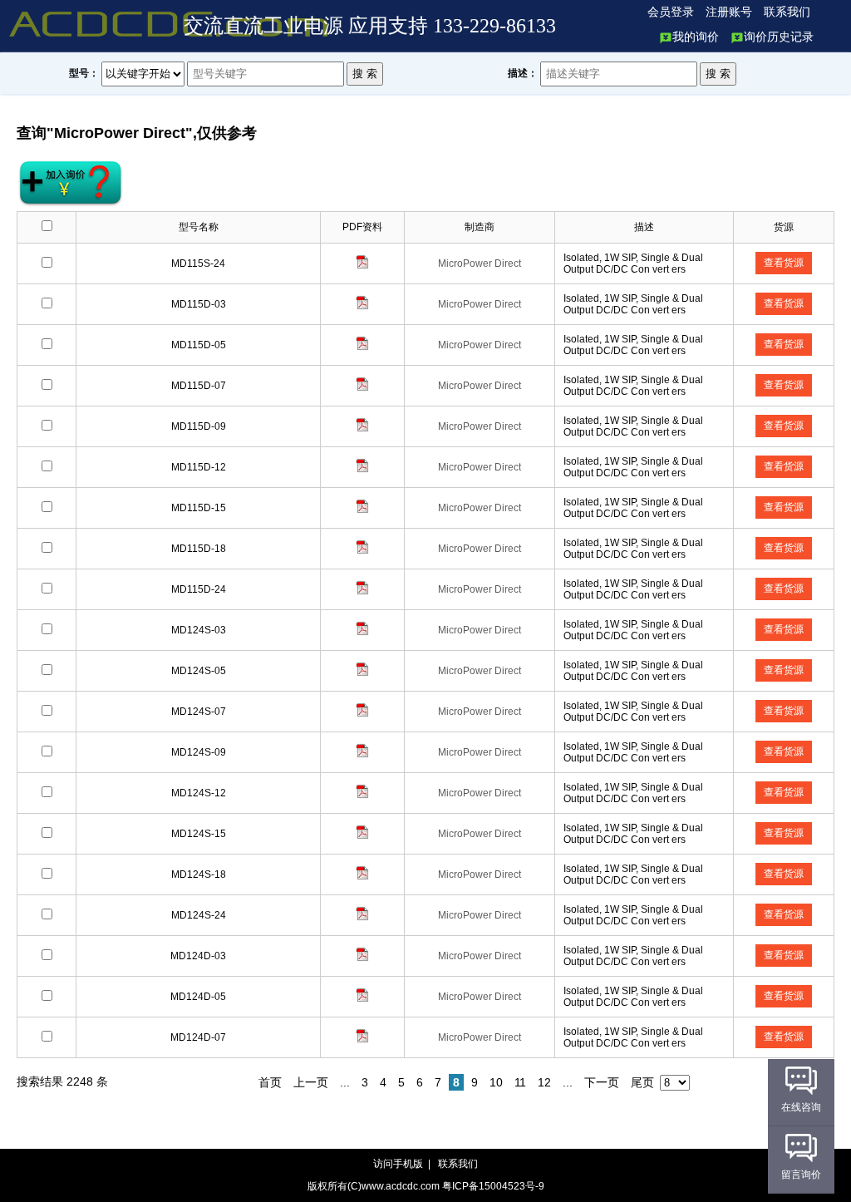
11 (520, 1082)
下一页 (601, 1082)
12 (544, 1082)
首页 (270, 1082)
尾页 (642, 1082)
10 (496, 1082)
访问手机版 (399, 1164)
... (345, 1082)
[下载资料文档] (362, 266)
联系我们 (787, 12)
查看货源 (784, 262)
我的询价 (695, 37)
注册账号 (729, 12)
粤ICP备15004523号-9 (493, 1186)
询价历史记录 (779, 37)
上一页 (310, 1082)
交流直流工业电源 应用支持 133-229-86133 (370, 26)
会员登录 (670, 12)
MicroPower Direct (479, 263)
